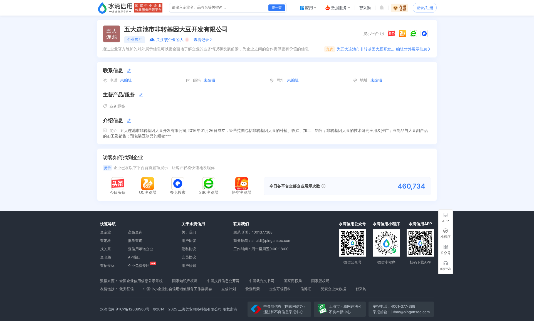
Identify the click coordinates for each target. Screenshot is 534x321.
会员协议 (189, 257)
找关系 (105, 249)
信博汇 (305, 289)
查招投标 (107, 265)
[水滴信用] (115, 8)
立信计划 (228, 289)
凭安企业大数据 (333, 289)
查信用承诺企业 (140, 249)
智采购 (360, 289)
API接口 (134, 257)
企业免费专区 (139, 265)
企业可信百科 (280, 289)
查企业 (105, 232)
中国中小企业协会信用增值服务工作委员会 (177, 289)
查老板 (105, 240)
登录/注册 (424, 7)
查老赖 (105, 257)
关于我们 (189, 232)
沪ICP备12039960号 (132, 309)
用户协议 (189, 240)
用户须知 (189, 265)
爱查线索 (252, 289)
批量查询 (135, 240)
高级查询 (135, 232)
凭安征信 (126, 289)
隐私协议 (189, 249)
